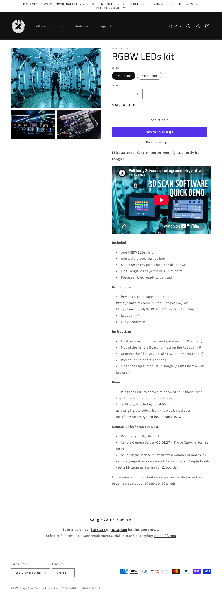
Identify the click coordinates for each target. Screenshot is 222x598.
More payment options (159, 142)
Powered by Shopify (46, 588)
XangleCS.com (165, 535)
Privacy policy (69, 587)
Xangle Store (27, 588)
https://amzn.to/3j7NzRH (135, 309)
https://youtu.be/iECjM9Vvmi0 (148, 404)
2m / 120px (150, 76)
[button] (42, 26)
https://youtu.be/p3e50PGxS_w (156, 417)
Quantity (117, 85)
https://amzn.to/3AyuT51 (136, 303)
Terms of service (91, 587)
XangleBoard (138, 271)
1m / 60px (123, 76)
